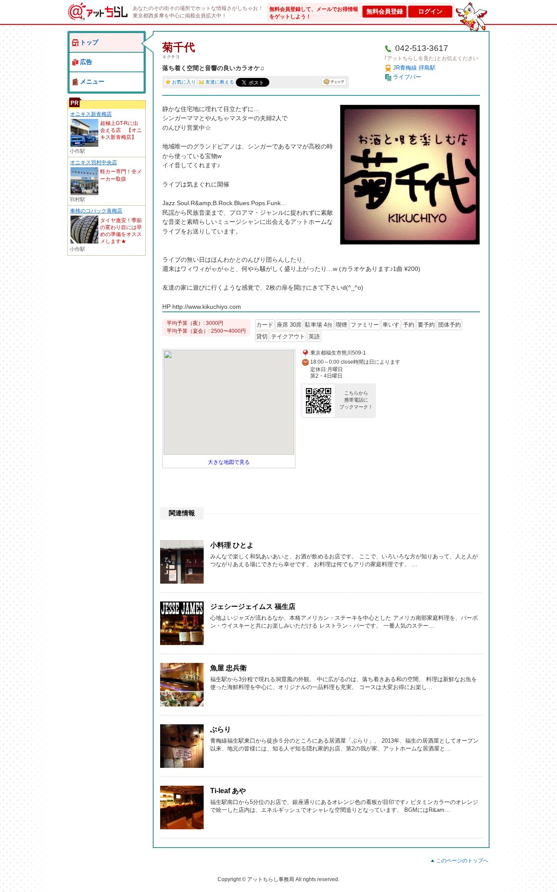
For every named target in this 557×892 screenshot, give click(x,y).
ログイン (430, 11)
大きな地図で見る (229, 462)
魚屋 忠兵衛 (228, 668)
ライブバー (407, 77)
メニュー (92, 81)
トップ (89, 42)
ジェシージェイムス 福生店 (252, 606)
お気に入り (184, 81)
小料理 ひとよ (232, 545)
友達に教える (219, 81)
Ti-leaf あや (228, 790)
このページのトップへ (462, 860)
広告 (86, 61)
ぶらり (220, 729)
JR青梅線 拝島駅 (414, 67)
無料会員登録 (384, 11)
